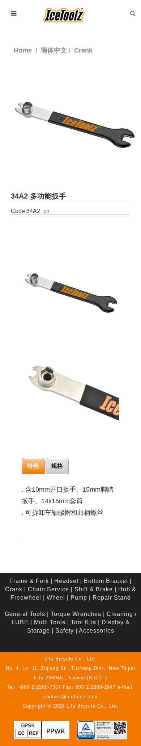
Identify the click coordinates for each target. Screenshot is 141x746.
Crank (13, 589)
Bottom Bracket (106, 581)
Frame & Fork (29, 581)
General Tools (25, 614)
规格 (57, 466)
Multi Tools (49, 622)
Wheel (56, 598)
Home (23, 50)
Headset (66, 581)
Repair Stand (112, 598)
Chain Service (48, 589)
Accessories (96, 631)
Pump (78, 598)
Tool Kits (83, 622)
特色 (33, 466)
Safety (64, 631)
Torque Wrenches (76, 614)
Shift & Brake (93, 589)
